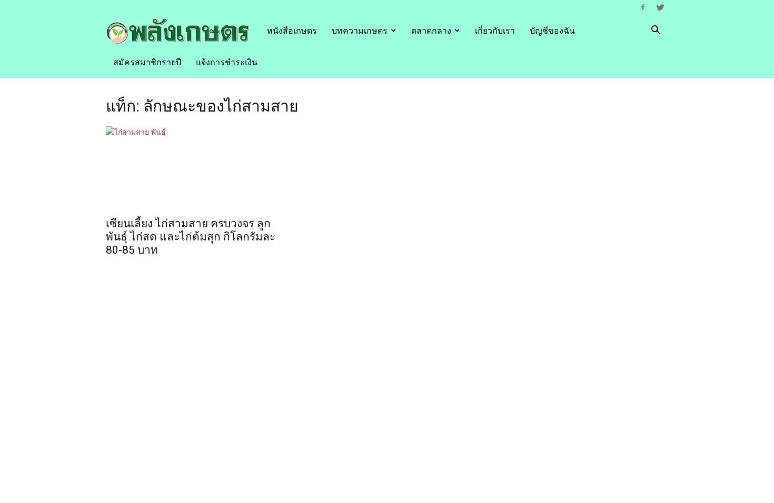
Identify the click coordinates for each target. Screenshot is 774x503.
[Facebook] (643, 7)
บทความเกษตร (360, 30)
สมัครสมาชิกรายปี (147, 62)
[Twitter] (660, 7)
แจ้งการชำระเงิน (226, 62)
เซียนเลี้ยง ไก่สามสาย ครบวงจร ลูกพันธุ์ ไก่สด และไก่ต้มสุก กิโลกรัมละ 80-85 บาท (190, 236)
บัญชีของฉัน (552, 30)
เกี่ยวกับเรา (495, 30)
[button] (655, 31)
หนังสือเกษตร (292, 30)
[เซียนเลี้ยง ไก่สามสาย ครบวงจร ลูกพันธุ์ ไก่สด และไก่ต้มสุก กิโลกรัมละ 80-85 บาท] (191, 168)
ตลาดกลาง (431, 30)
